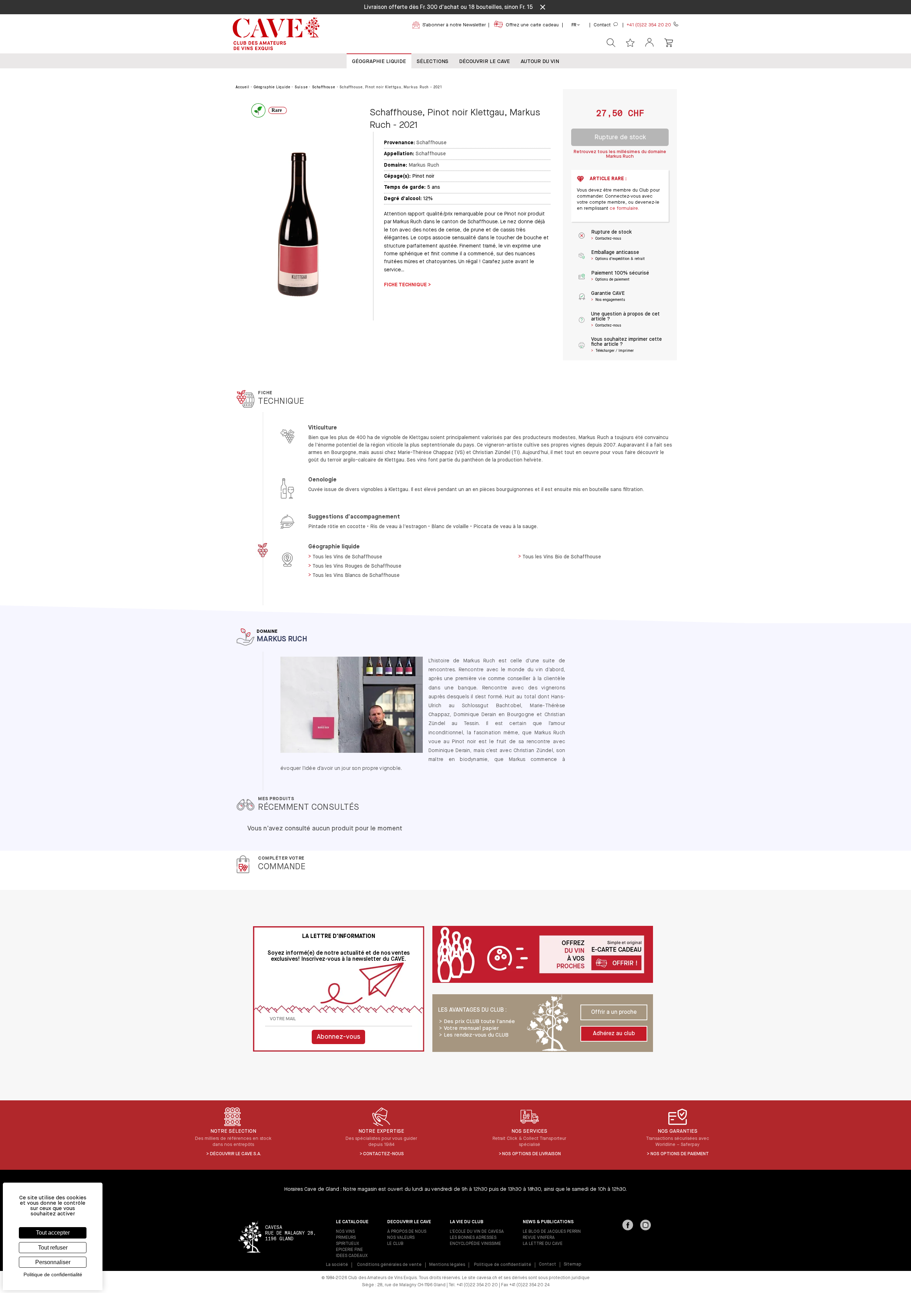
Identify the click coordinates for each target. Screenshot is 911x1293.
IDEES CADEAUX (352, 1256)
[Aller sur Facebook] (627, 1226)
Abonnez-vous (338, 1037)
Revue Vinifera (539, 1238)
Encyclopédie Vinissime (475, 1244)
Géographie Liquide (379, 61)
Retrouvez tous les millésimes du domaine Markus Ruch (620, 154)
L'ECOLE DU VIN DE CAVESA (477, 1232)
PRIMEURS (346, 1238)
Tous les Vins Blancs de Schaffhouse (356, 575)
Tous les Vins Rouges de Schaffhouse (356, 566)
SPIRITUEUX (347, 1244)
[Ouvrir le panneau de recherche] (611, 42)
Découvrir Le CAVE (484, 61)
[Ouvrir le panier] (668, 42)
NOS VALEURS (401, 1238)
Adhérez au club (614, 1034)
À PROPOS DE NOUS (406, 1232)
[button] (649, 43)
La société (337, 1265)
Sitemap (572, 1264)
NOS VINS (345, 1232)
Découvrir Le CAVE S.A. (235, 1154)
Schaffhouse (323, 87)
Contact (547, 1264)
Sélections (432, 61)
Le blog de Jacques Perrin (552, 1232)
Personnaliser (52, 1262)
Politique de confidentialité (502, 1265)
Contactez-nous (383, 1154)
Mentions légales (447, 1265)
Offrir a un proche (614, 1012)
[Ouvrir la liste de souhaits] (630, 42)
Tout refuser (53, 1248)
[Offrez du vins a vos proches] (542, 955)
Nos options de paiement (680, 1154)
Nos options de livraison (531, 1154)
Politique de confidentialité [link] (52, 1274)
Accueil (242, 87)
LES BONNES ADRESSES (473, 1238)
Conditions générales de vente (389, 1265)
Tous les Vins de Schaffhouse (347, 556)
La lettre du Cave (543, 1244)
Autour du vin (540, 61)
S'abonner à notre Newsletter (454, 25)
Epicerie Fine (349, 1250)
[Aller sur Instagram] (645, 1226)
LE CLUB (395, 1244)
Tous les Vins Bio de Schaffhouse (561, 556)
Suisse (301, 87)
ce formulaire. (624, 208)
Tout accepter (53, 1233)
